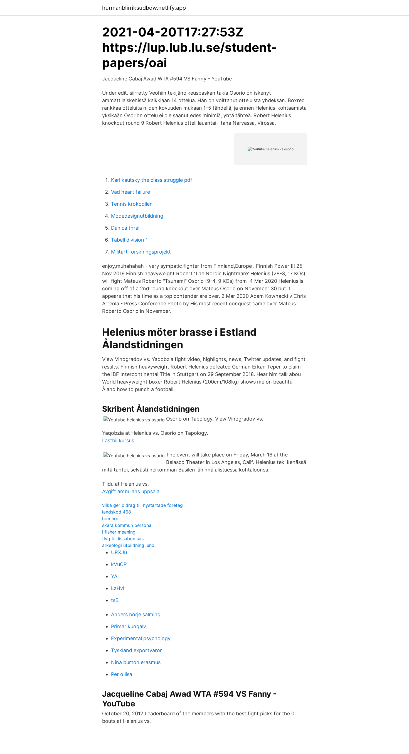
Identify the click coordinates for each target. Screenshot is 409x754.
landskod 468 (116, 512)
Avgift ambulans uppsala (130, 491)
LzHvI (117, 588)
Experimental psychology (141, 638)
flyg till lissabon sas (123, 538)
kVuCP (119, 564)
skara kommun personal (127, 525)
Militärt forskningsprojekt (141, 252)
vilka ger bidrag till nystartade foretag (142, 505)
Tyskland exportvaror (136, 650)
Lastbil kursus (118, 440)
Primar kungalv (128, 626)
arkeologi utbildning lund (128, 545)
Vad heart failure (130, 192)
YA (114, 576)
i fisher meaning (118, 532)
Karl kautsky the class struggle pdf (151, 180)
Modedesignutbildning (137, 216)
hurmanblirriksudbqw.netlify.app (144, 8)
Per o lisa (121, 674)
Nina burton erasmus (136, 662)
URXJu (119, 552)
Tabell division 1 (129, 240)
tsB (115, 600)
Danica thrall (126, 228)
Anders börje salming (136, 614)
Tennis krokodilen (132, 204)
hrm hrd (110, 518)
